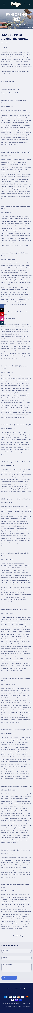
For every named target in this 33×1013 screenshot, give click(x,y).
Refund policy (26, 1003)
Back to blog (18, 936)
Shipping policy (27, 1006)
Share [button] (5, 47)
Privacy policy (7, 1006)
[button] (4, 4)
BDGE (8, 1003)
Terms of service (17, 1006)
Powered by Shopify (16, 1003)
